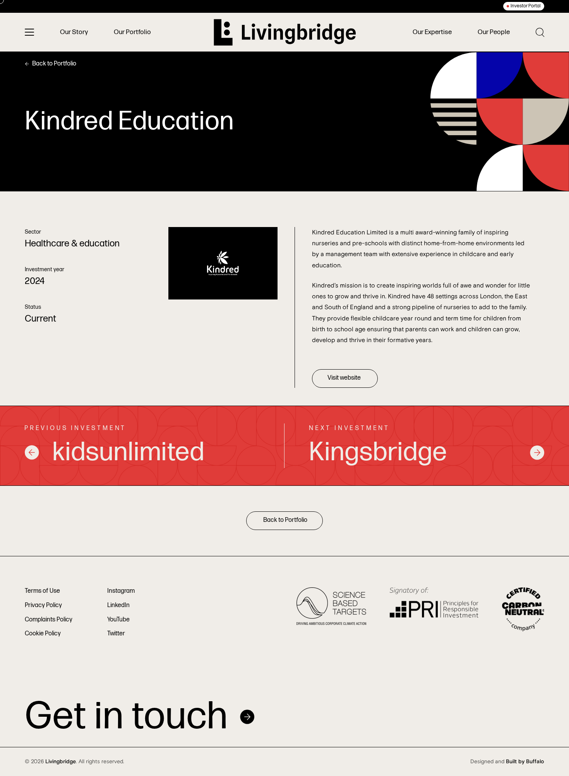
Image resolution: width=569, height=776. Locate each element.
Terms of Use (42, 591)
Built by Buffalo (525, 761)
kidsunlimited (128, 452)
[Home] (285, 32)
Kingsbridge (378, 452)
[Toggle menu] (29, 32)
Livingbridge (60, 761)
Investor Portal (526, 6)
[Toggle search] (540, 32)
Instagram (121, 591)
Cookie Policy (43, 633)
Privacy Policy (43, 605)
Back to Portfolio (54, 63)
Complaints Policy (48, 619)
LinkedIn (118, 605)
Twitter (116, 633)
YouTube (118, 619)
